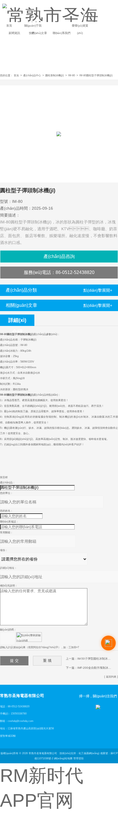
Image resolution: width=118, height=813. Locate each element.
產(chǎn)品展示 (56, 26)
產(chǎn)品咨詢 (59, 256)
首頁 (9, 25)
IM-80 (71, 75)
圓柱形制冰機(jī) (54, 75)
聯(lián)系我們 (61, 33)
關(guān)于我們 (33, 26)
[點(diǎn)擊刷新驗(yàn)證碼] (29, 637)
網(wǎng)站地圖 (63, 758)
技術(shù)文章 (38, 33)
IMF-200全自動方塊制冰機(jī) (95, 667)
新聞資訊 (14, 33)
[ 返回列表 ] (111, 676)
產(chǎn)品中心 (32, 75)
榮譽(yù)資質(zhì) (80, 26)
